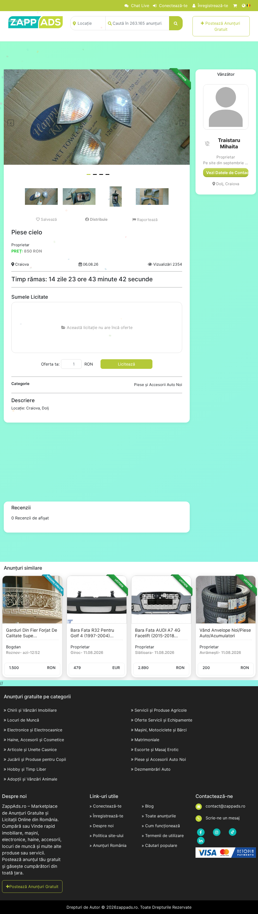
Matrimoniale (147, 739)
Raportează (146, 219)
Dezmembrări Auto (153, 769)
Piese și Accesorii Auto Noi (160, 759)
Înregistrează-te (212, 5)
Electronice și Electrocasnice (34, 729)
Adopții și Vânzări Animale (32, 779)
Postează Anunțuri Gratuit (222, 26)
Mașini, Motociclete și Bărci (161, 729)
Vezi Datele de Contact (227, 172)
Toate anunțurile (160, 815)
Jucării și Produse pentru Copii (36, 759)
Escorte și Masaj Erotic (157, 749)
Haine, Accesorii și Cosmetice (35, 739)
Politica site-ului (108, 835)
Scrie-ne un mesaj (222, 817)
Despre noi (103, 825)
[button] (207, 143)
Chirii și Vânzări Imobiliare (32, 710)
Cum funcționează (162, 825)
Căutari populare (161, 845)
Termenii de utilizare (164, 835)
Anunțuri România (109, 845)
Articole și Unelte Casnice (32, 749)
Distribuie (98, 219)
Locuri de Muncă (23, 720)
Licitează (126, 364)
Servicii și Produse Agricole (161, 710)
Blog (149, 806)
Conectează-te (172, 5)
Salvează (48, 219)
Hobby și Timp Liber (26, 769)
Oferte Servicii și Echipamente (163, 720)
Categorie (20, 383)
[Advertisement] (129, 55)
